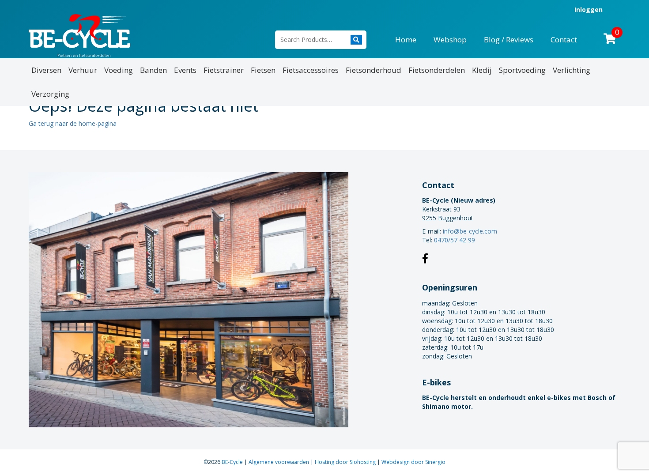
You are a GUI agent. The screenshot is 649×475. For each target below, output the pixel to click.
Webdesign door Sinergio (413, 462)
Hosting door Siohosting (346, 462)
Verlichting (571, 70)
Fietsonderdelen (436, 70)
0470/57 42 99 (454, 240)
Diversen (46, 70)
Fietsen (263, 70)
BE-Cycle (233, 462)
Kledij (482, 70)
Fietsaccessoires (311, 70)
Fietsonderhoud (373, 70)
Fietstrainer (224, 70)
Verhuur (82, 70)
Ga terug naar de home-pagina (73, 123)
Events (185, 70)
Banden (153, 70)
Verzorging (50, 94)
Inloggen (588, 9)
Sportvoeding (522, 70)
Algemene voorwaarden (279, 462)
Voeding (118, 70)
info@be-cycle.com (470, 231)
